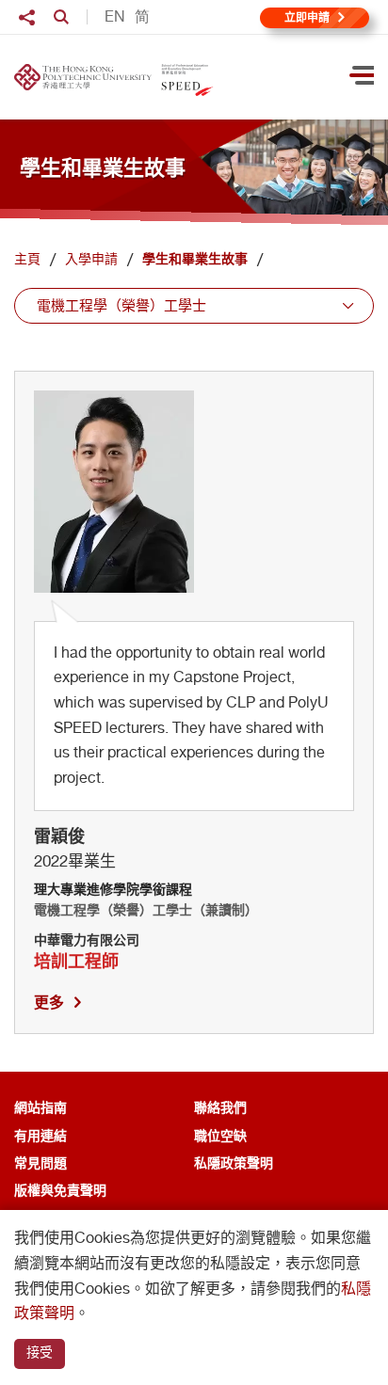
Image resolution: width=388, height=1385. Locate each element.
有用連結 (40, 1135)
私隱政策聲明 (233, 1162)
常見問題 (40, 1162)
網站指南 (40, 1107)
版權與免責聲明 (60, 1190)
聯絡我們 (220, 1107)
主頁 (27, 258)
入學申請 (91, 258)
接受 (39, 1352)
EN (115, 16)
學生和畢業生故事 (195, 258)
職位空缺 (220, 1135)
